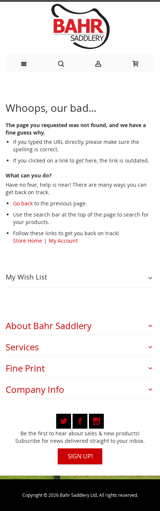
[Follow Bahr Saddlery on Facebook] (81, 419)
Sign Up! (80, 456)
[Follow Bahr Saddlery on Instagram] (96, 419)
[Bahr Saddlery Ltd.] (80, 27)
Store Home (27, 240)
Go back (23, 203)
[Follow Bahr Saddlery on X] (64, 419)
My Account (63, 240)
